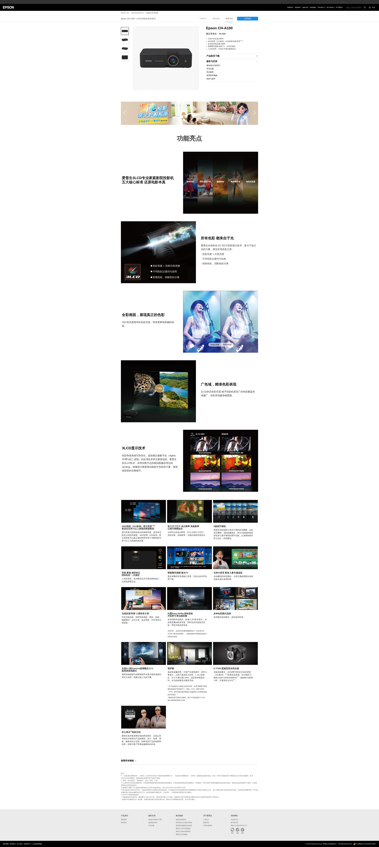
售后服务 (210, 72)
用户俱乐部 (330, 7)
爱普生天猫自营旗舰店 (183, 831)
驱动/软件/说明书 (213, 65)
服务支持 (305, 7)
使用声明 (27, 844)
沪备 (345, 844)
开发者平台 (321, 7)
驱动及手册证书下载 (155, 819)
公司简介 (206, 819)
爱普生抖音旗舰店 (182, 834)
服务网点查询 (152, 822)
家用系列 (290, 7)
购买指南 (313, 7)
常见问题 (210, 69)
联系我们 (12, 844)
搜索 (365, 7)
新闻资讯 (206, 822)
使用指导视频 (211, 75)
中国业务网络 (207, 825)
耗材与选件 (210, 79)
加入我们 (20, 844)
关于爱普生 (339, 7)
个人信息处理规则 (36, 844)
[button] (124, 112)
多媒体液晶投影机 (137, 13)
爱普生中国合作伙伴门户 (239, 825)
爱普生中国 (125, 13)
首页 (373, 7)
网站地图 (5, 844)
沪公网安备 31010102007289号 (365, 844)
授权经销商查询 (181, 819)
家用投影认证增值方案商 (184, 822)
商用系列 (298, 7)
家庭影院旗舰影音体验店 (184, 825)
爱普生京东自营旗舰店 (183, 828)
